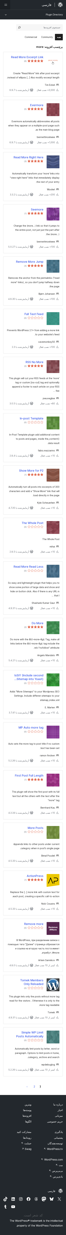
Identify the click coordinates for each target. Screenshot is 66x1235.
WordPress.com (52, 1159)
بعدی (27, 1086)
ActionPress (35, 876)
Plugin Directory (54, 14)
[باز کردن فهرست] (5, 5)
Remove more (33, 924)
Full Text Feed (34, 314)
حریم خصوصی (55, 1121)
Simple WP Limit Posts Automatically (29, 1034)
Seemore (37, 209)
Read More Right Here (28, 157)
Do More (37, 623)
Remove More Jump (29, 261)
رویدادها (27, 1137)
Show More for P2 (31, 470)
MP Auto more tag (31, 727)
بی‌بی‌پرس (56, 1170)
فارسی (51, 1191)
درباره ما (58, 1104)
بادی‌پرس (56, 1176)
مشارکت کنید (24, 1132)
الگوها (28, 1121)
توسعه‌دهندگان (55, 1143)
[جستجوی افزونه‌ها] (19, 27)
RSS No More (34, 362)
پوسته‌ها (27, 1110)
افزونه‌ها (27, 1115)
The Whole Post (32, 523)
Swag (26, 1149)
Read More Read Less (28, 566)
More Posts (35, 828)
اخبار (60, 1110)
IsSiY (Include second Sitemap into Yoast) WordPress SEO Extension (25, 677)
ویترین (28, 1104)
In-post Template (31, 418)
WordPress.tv (53, 1149)
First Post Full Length (29, 775)
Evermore (36, 105)
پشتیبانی (58, 1137)
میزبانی (59, 1115)
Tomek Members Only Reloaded (31, 982)
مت (59, 1165)
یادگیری (59, 1132)
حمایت (26, 1143)
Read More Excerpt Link (27, 57)
